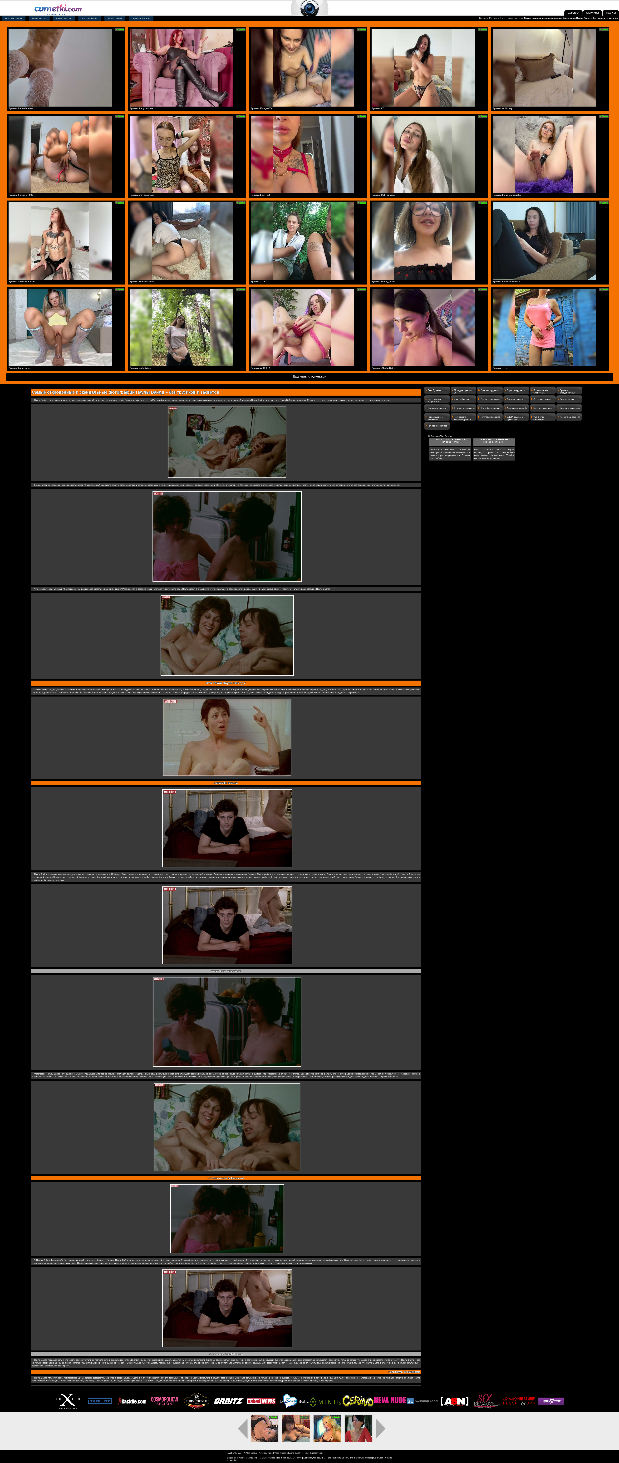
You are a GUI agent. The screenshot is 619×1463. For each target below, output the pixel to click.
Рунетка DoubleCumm (142, 281)
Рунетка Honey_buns (383, 281)
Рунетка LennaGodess (21, 108)
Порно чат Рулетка (141, 18)
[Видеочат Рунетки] (57, 16)
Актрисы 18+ (295, 1453)
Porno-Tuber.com (64, 18)
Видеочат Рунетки (488, 18)
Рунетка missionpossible (506, 281)
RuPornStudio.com (13, 18)
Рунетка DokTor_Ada (383, 195)
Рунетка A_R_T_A (260, 368)
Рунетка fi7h (378, 108)
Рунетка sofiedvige (140, 368)
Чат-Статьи (251, 1453)
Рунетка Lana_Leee (19, 368)
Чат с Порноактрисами (511, 18)
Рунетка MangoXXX (261, 108)
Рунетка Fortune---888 (21, 195)
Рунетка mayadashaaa (142, 195)
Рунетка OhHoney (502, 108)
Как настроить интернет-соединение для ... (494, 440)
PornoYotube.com (90, 18)
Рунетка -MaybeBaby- (384, 368)
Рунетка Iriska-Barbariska (507, 195)
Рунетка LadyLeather (141, 108)
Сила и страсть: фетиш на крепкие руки (450, 440)
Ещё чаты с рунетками (309, 376)
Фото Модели (281, 1453)
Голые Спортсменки (313, 1453)
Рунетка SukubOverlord (22, 281)
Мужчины (592, 12)
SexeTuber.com (115, 18)
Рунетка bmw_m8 (260, 195)
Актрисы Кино (266, 1453)
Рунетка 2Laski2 (260, 281)
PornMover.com (39, 18)
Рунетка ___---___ (502, 368)
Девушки (573, 12)
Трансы (611, 12)
